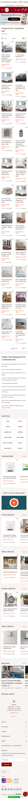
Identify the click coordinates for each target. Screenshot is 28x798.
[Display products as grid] (23, 38)
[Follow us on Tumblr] (20, 789)
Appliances (7, 432)
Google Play (14, 19)
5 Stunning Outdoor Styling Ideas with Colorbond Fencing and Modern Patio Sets (14, 379)
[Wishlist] (22, 10)
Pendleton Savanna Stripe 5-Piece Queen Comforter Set (7, 115)
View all (24, 456)
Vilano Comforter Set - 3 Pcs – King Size (21, 253)
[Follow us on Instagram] (8, 789)
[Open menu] (2, 10)
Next (23, 348)
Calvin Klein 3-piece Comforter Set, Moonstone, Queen (21, 115)
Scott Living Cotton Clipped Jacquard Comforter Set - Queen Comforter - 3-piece (21, 144)
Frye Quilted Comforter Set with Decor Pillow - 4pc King (20, 88)
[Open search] (15, 10)
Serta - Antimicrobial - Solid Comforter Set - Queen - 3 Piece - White (21, 173)
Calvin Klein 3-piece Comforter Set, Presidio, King (7, 172)
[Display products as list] (25, 38)
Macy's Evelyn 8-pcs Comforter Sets (7, 280)
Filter (5, 38)
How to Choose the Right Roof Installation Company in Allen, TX (12, 683)
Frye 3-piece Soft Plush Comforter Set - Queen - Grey (7, 142)
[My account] (18, 10)
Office (8, 426)
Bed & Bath (20, 437)
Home (20, 421)
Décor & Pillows (8, 443)
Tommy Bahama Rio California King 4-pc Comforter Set (7, 306)
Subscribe (6, 764)
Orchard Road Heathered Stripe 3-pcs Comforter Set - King (20, 334)
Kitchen (20, 448)
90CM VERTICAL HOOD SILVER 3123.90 (9, 647)
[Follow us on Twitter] (6, 789)
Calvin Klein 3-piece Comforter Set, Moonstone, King (7, 87)
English (4, 771)
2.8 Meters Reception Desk (10, 572)
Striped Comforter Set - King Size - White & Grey (7, 227)
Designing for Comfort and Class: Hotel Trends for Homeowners (14, 390)
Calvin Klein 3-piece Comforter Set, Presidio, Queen (21, 200)
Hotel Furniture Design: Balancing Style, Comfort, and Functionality (14, 401)
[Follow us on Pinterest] (11, 789)
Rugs (20, 443)
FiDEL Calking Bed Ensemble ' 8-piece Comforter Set (6, 254)
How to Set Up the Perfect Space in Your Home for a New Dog (14, 365)
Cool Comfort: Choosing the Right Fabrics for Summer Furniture (13, 406)
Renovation (7, 448)
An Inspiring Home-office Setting (9, 383)
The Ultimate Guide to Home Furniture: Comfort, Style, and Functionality (13, 396)
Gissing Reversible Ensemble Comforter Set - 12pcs (21, 306)
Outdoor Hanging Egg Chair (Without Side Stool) (10, 609)
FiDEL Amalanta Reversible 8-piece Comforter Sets (20, 227)
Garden (20, 426)
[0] (25, 10)
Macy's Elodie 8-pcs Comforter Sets (7, 332)
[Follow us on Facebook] (3, 789)
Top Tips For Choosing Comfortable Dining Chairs (14, 386)
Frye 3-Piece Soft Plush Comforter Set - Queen (7, 200)
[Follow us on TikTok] (17, 789)
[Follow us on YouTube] (14, 789)
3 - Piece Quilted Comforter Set (20, 55)
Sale (7, 421)
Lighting (20, 432)
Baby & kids (8, 437)
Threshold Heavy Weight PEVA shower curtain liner (9, 477)
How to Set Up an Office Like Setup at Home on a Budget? (14, 373)
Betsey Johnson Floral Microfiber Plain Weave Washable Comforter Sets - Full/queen (7, 58)
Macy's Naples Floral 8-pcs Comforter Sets (21, 280)
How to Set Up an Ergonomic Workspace (12, 369)
